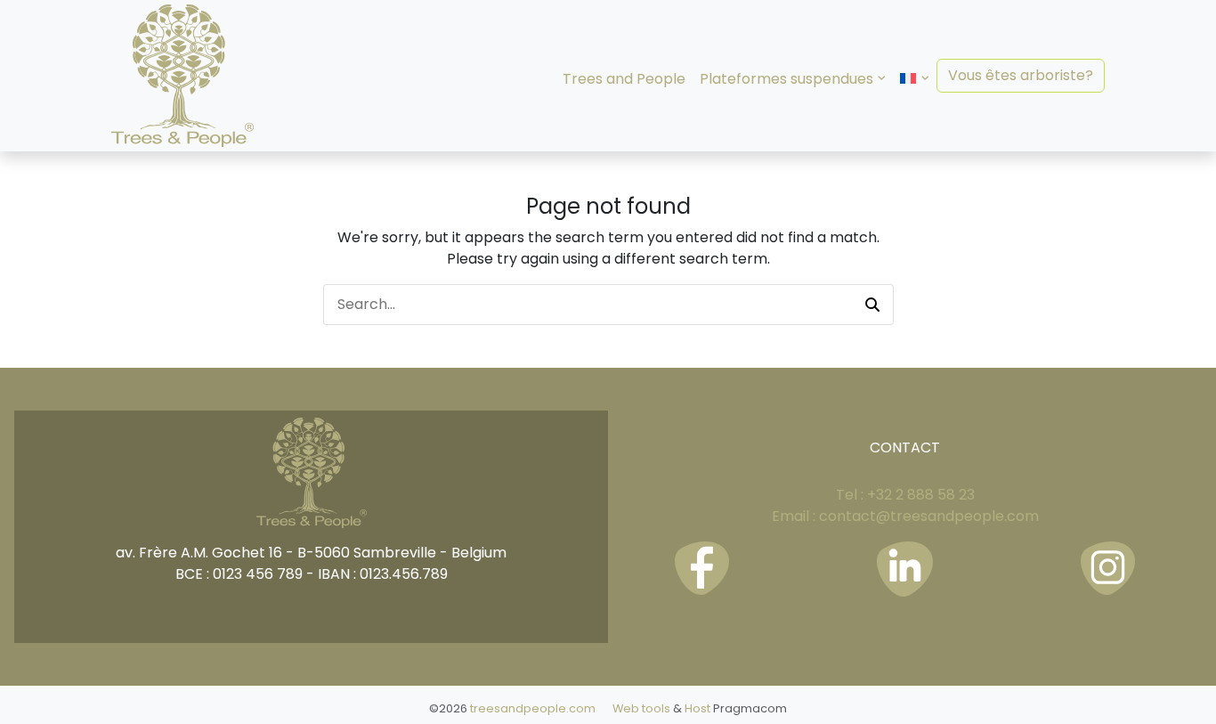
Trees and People (624, 79)
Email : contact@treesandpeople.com (905, 516)
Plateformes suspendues (786, 79)
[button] (872, 305)
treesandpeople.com (533, 708)
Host (697, 708)
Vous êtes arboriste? (1020, 75)
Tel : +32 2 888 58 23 (905, 494)
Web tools (641, 708)
